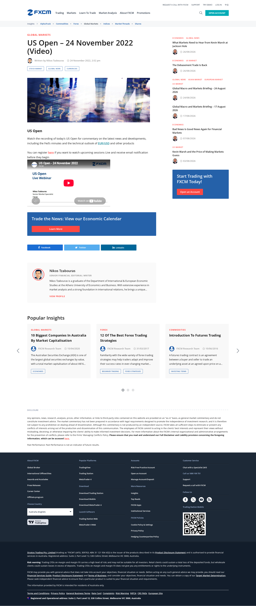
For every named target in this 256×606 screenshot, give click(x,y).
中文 (227, 4)
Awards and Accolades (37, 479)
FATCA (133, 593)
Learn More (55, 229)
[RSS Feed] (209, 499)
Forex (76, 23)
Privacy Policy (137, 530)
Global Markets (91, 23)
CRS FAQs (142, 593)
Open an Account (190, 192)
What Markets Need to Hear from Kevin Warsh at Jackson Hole (200, 44)
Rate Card (96, 593)
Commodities (62, 23)
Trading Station (86, 473)
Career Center (33, 491)
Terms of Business (97, 575)
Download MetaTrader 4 (90, 505)
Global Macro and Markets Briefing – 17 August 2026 (198, 108)
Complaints (108, 593)
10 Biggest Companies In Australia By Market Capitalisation (58, 338)
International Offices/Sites (39, 473)
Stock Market (35, 68)
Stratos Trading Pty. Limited (41, 552)
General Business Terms (78, 593)
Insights (30, 23)
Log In (218, 4)
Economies (178, 38)
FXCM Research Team (49, 348)
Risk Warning (122, 593)
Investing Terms (178, 371)
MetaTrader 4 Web (87, 524)
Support (195, 4)
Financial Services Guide (39, 575)
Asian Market (195, 80)
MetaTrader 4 (85, 479)
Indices (106, 23)
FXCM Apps (136, 505)
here (51, 152)
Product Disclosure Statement (170, 552)
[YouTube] (201, 499)
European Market (214, 80)
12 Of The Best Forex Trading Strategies (123, 338)
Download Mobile (87, 499)
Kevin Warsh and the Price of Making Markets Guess (198, 153)
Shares (138, 23)
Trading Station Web (88, 518)
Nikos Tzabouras (55, 60)
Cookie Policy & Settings (142, 524)
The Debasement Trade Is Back (189, 65)
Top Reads (135, 499)
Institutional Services (140, 511)
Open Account (217, 13)
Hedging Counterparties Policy (145, 536)
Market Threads (122, 23)
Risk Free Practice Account (143, 467)
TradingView (85, 467)
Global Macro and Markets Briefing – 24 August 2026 (198, 90)
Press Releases (33, 485)
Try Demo (207, 4)
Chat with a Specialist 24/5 (195, 467)
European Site (155, 593)
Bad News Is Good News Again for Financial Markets (197, 131)
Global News (54, 68)
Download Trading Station (91, 493)
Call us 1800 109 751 (192, 473)
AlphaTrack (45, 23)
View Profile (57, 296)
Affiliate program (35, 497)
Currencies (72, 68)
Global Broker (33, 467)
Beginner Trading (110, 371)
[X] (193, 499)
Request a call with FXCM (175, 4)
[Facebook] (185, 499)
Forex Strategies (133, 371)
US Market (191, 61)
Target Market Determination (210, 575)
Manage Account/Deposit (142, 479)
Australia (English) (37, 511)
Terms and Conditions (38, 593)
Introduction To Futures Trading (195, 335)
